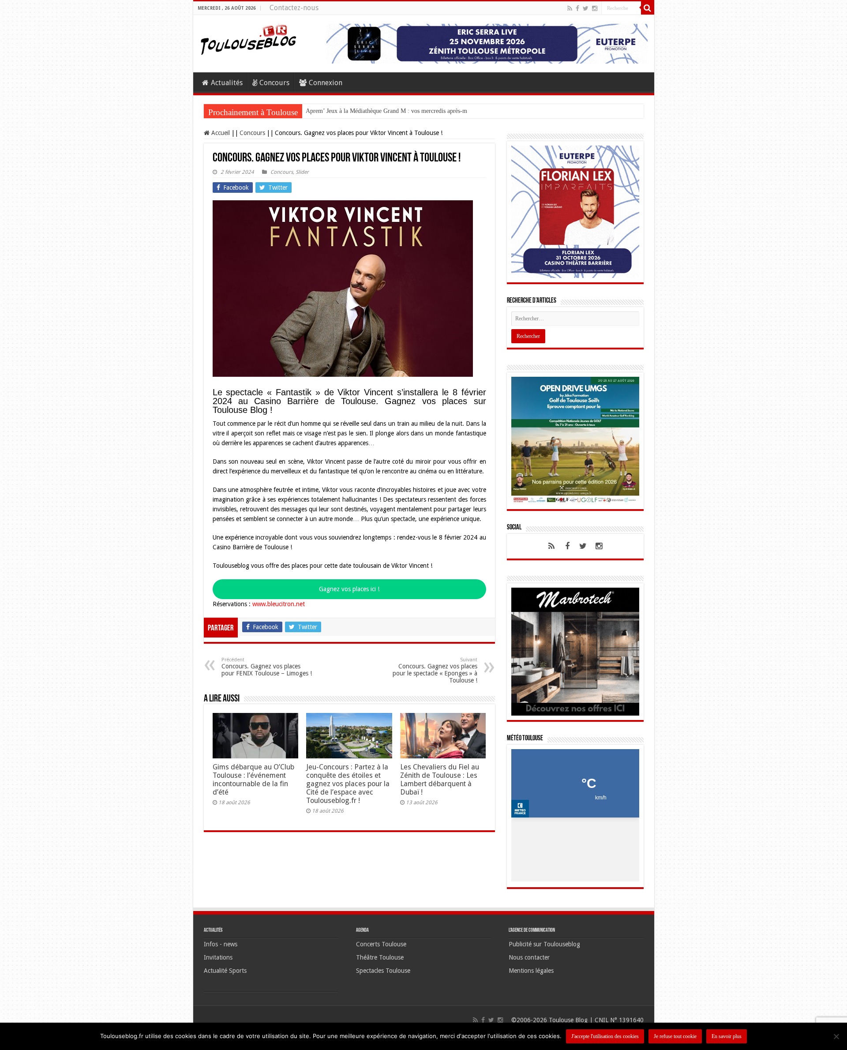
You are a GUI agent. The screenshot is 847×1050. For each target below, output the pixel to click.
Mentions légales (531, 975)
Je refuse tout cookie (675, 1036)
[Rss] (569, 8)
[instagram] (594, 8)
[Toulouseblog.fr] (248, 38)
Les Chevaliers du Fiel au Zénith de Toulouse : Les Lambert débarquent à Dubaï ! (439, 779)
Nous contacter (529, 961)
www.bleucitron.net (278, 604)
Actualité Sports (225, 975)
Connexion (325, 83)
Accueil (220, 132)
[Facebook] (577, 8)
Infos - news (220, 948)
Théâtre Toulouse (380, 961)
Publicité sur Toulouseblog (544, 948)
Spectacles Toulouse (383, 975)
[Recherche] (647, 8)
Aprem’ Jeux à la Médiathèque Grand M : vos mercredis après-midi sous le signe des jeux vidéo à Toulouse (439, 111)
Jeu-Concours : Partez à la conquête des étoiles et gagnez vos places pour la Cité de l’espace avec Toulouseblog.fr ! (348, 784)
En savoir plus (727, 1036)
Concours (274, 83)
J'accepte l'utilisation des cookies (605, 1036)
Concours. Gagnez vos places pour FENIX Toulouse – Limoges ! (266, 667)
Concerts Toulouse (381, 948)
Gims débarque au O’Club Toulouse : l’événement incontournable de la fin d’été (253, 779)
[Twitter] (585, 8)
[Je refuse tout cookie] (836, 1036)
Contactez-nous (294, 8)
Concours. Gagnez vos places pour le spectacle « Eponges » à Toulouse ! (435, 670)
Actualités (227, 83)
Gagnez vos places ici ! (349, 588)
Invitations (218, 961)
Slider (302, 172)
